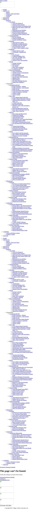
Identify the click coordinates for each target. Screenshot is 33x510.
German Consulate (16, 63)
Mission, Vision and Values (12, 13)
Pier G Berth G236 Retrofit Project (20, 134)
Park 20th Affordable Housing (19, 81)
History (8, 12)
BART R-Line (15, 89)
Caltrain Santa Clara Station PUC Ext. (21, 141)
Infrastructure (9, 181)
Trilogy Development (17, 157)
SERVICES (6, 18)
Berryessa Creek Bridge (18, 200)
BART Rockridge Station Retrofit (20, 90)
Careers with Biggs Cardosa (13, 233)
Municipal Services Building (19, 30)
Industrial (11, 53)
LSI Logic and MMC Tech (18, 57)
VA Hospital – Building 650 (19, 52)
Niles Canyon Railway (17, 177)
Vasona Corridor (16, 94)
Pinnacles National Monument (19, 33)
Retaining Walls (13, 197)
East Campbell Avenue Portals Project (21, 144)
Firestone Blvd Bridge (17, 115)
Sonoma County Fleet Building (19, 60)
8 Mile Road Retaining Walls (19, 198)
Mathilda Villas (16, 78)
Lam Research (15, 55)
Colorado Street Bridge (17, 126)
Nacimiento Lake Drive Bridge (19, 129)
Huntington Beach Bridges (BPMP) (21, 174)
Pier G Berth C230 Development (20, 133)
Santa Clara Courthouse (18, 67)
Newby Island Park (17, 59)
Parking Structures (13, 190)
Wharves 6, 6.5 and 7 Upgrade (19, 135)
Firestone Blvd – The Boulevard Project (22, 205)
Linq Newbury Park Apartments (20, 76)
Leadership (9, 15)
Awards (8, 16)
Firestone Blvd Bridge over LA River (21, 207)
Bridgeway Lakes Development (20, 153)
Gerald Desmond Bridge (18, 116)
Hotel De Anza (16, 64)
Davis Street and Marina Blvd (19, 113)
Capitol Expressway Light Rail (19, 92)
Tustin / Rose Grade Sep (18, 111)
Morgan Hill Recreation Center (19, 230)
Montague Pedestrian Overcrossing (20, 148)
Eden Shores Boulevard (18, 218)
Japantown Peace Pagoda (18, 24)
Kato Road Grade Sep (17, 104)
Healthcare (11, 49)
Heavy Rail (12, 96)
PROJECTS (6, 19)
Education (11, 41)
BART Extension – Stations (19, 86)
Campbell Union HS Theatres (19, 45)
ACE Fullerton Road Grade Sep (20, 97)
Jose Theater (15, 65)
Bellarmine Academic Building (19, 44)
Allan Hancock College (18, 42)
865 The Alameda (16, 37)
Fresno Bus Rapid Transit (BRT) (20, 160)
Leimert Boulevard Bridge (18, 127)
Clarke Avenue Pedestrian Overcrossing (22, 142)
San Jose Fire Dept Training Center (20, 34)
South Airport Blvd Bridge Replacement (22, 214)
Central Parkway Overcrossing (19, 216)
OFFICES (5, 235)
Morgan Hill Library (17, 229)
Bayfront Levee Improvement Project (21, 183)
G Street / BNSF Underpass (19, 222)
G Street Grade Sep (17, 103)
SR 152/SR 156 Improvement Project (21, 122)
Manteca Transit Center (18, 163)
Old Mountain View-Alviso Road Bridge (22, 119)
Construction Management (15, 204)
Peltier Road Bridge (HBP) (18, 120)
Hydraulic (11, 182)
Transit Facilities (13, 159)
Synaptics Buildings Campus (19, 39)
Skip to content (3, 0)
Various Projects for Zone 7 (19, 189)
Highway (11, 112)
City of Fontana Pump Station (19, 185)
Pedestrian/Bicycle (13, 137)
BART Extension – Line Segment (20, 87)
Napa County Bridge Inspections (20, 223)
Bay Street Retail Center (18, 75)
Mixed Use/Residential (14, 70)
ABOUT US (6, 11)
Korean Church (16, 227)
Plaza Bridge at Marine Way (19, 156)
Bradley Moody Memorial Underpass (21, 98)
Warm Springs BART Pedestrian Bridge (22, 150)
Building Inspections (14, 225)
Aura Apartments (16, 74)
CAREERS (6, 231)
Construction (9, 203)
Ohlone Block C (16, 79)
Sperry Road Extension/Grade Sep (20, 109)
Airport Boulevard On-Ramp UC (20, 168)
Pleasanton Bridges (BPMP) (19, 178)
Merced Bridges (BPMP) (18, 175)
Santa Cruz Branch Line (18, 179)
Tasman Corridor (16, 93)
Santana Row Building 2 (18, 82)
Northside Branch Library (18, 31)
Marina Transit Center (17, 164)
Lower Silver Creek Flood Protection (21, 186)
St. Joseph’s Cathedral (17, 68)
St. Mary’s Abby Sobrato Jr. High (20, 48)
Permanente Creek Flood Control (20, 188)
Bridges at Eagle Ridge (17, 155)
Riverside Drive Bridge (18, 130)
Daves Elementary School (18, 46)
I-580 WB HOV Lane (17, 118)
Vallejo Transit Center (17, 166)
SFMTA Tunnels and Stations (19, 171)
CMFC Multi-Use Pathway (18, 140)
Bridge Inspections (13, 215)
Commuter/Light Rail (14, 85)
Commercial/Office (13, 35)
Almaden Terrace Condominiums (20, 72)
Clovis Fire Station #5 (17, 23)
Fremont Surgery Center (18, 50)
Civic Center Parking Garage (19, 196)
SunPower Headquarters (18, 38)
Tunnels (11, 167)
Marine (11, 131)
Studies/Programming (14, 172)
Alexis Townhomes (17, 71)
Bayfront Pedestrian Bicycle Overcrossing (22, 138)
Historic (11, 61)
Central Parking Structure (18, 194)
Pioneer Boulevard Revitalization (20, 212)
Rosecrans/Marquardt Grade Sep (20, 108)
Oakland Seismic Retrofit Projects (20, 211)
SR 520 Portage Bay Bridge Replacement (22, 123)
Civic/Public (12, 22)
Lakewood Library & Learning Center (21, 26)
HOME (5, 9)
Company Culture (10, 234)
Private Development (14, 152)
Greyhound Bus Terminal (18, 161)
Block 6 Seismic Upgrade (18, 193)
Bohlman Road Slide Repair (19, 201)
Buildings (8, 20)
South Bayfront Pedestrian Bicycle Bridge (22, 149)
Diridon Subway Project (18, 170)
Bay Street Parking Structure (19, 192)
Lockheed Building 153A (18, 56)
